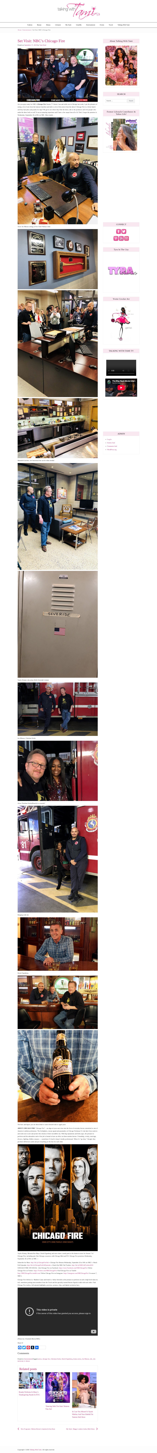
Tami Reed (42, 45)
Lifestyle (58, 25)
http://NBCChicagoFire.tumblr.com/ (29, 1273)
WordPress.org (112, 449)
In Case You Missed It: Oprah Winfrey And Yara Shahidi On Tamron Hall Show (82, 1414)
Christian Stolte (56, 1359)
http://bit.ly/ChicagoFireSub (40, 1262)
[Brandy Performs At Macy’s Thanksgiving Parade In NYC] (31, 1380)
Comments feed (112, 446)
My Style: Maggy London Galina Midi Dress (80, 1429)
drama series (77, 1359)
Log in (109, 439)
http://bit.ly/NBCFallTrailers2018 (82, 1265)
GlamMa (78, 25)
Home (19, 30)
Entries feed (111, 443)
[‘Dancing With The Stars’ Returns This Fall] (57, 1387)
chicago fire (46, 1359)
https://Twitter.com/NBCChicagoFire (45, 1270)
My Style (68, 25)
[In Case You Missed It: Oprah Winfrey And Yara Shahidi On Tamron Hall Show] (84, 1390)
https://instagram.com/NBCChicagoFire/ (76, 1273)
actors (40, 1359)
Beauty (39, 25)
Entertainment (90, 25)
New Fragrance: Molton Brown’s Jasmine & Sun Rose (38, 1429)
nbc (91, 1359)
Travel (111, 25)
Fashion (29, 25)
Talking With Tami (124, 25)
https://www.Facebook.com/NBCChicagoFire (73, 1268)
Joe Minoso (85, 1359)
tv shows (27, 1361)
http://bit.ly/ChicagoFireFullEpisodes (39, 1265)
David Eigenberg (67, 1359)
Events (102, 25)
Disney (48, 25)
